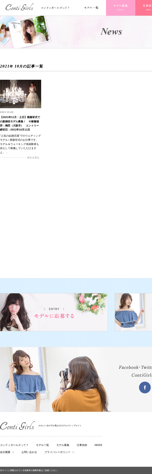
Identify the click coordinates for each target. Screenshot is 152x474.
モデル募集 (62, 445)
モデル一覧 (42, 445)
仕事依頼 (82, 445)
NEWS (98, 445)
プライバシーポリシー (57, 452)
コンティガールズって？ (14, 445)
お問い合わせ (29, 452)
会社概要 (5, 452)
